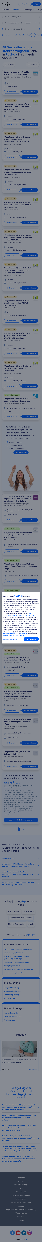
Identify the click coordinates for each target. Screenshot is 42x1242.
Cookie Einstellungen (10, 639)
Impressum (24, 633)
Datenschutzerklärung (10, 633)
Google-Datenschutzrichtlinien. (14, 635)
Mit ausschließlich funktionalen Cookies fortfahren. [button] (19, 614)
